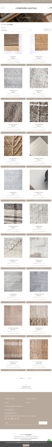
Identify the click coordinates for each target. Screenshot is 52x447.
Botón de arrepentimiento (26, 439)
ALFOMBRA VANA (13, 158)
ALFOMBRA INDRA (39, 90)
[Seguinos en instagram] (6, 419)
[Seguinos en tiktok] (15, 419)
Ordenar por (3, 27)
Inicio (2, 24)
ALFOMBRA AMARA (39, 124)
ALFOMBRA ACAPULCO (39, 158)
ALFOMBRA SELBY (39, 362)
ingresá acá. (35, 438)
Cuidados (7, 402)
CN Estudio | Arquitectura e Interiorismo (14, 406)
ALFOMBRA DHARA (13, 124)
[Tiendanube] (26, 435)
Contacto (28, 402)
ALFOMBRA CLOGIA (39, 192)
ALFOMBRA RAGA (13, 294)
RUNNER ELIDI (13, 56)
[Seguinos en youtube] (12, 419)
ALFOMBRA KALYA (13, 90)
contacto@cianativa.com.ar (11, 413)
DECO (5, 24)
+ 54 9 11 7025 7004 (9, 410)
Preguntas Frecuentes (10, 398)
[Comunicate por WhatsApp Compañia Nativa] (49, 440)
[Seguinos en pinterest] (18, 419)
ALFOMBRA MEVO (39, 260)
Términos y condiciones (31, 398)
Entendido (26, 445)
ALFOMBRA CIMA (13, 192)
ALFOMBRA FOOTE (39, 328)
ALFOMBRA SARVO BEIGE (13, 328)
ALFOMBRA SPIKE (38, 226)
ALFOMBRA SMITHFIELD (13, 226)
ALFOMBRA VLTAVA (13, 362)
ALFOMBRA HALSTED (13, 260)
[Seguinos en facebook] (9, 419)
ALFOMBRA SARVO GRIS (39, 294)
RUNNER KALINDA (39, 56)
